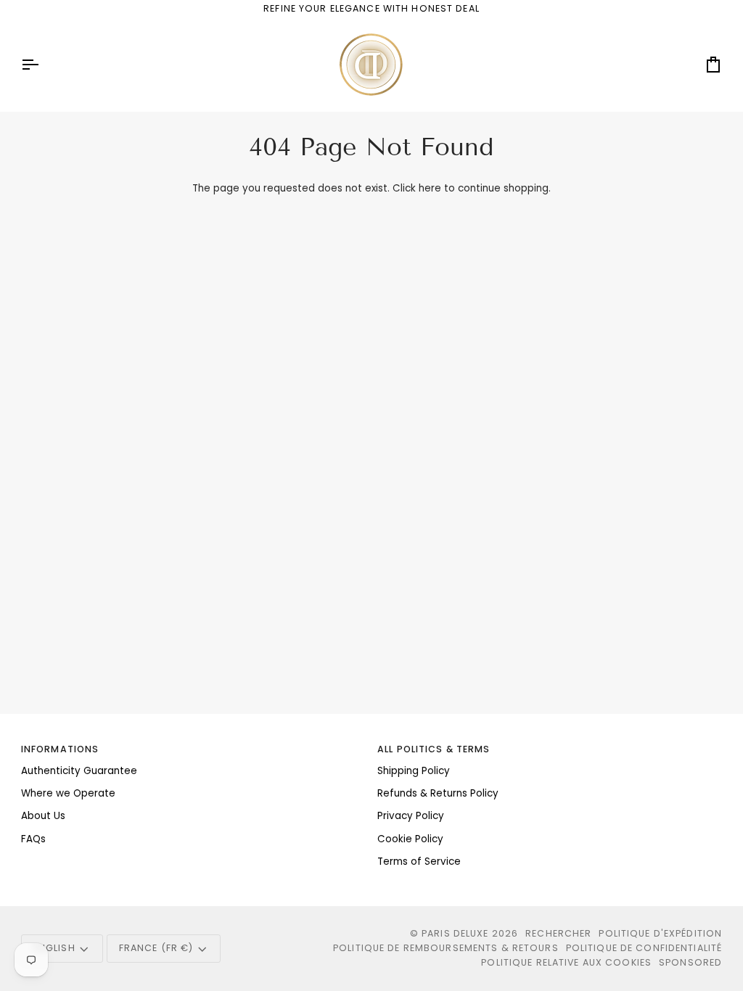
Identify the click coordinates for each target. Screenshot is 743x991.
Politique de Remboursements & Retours (446, 948)
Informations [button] (60, 749)
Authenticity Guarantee (79, 771)
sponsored (690, 962)
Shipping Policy (413, 771)
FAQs (33, 839)
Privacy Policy (410, 816)
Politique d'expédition (660, 933)
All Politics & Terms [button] (433, 749)
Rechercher (558, 933)
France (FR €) (156, 948)
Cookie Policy (410, 839)
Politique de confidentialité (644, 948)
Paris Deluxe (455, 933)
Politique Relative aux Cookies (566, 962)
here (430, 188)
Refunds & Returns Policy (437, 793)
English (54, 948)
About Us (43, 816)
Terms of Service (419, 861)
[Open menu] (43, 64)
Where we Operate (68, 793)
